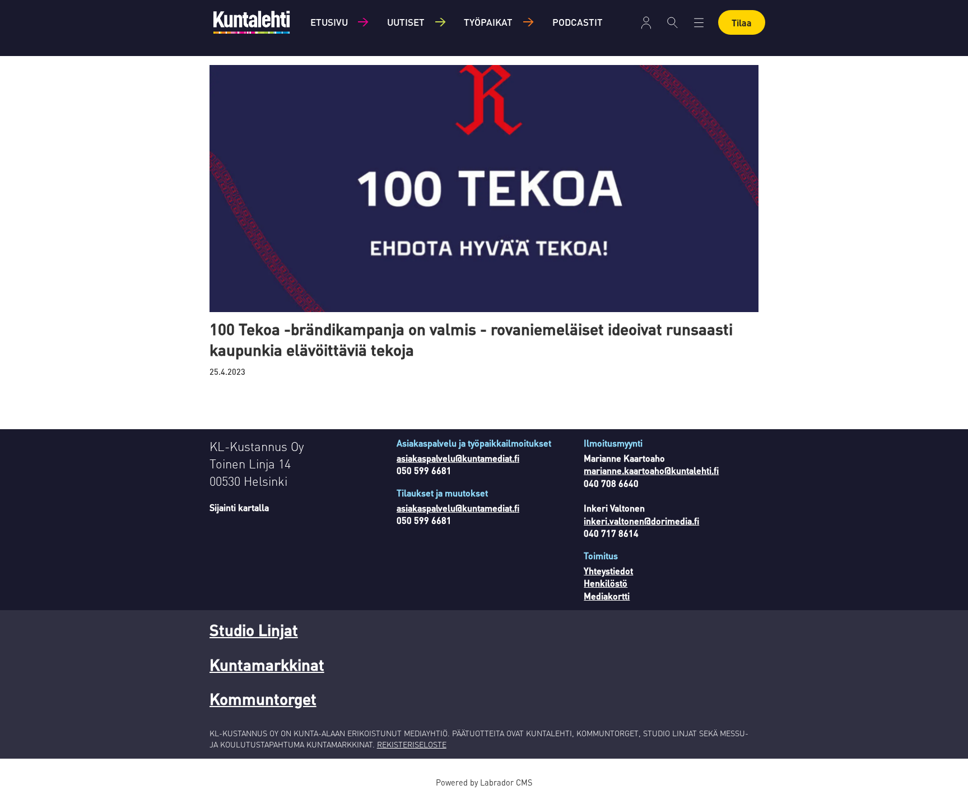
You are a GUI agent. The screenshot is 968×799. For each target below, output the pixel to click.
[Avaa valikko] (646, 22)
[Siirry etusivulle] (251, 22)
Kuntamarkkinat (267, 664)
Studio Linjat (254, 630)
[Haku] (672, 22)
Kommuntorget (263, 699)
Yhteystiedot (608, 571)
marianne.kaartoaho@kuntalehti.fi (651, 470)
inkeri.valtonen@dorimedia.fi (641, 521)
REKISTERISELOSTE (411, 744)
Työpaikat (488, 22)
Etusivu (329, 22)
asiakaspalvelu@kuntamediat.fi (458, 458)
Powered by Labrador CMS (484, 782)
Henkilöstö (605, 583)
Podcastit (577, 22)
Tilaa (742, 23)
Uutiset (406, 22)
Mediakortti (607, 596)
